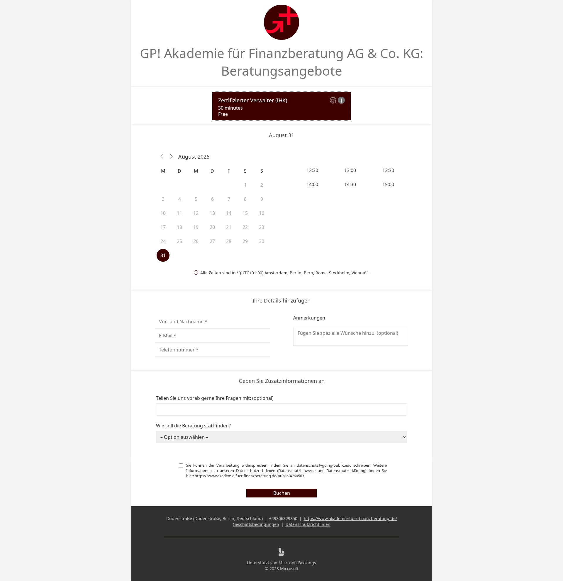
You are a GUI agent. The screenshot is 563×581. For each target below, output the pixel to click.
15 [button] (245, 213)
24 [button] (163, 241)
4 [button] (179, 199)
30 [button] (261, 241)
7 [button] (229, 199)
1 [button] (245, 185)
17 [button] (163, 227)
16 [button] (261, 213)
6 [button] (212, 199)
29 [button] (245, 241)
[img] (334, 101)
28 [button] (228, 241)
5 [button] (196, 199)
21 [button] (228, 227)
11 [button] (179, 213)
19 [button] (196, 227)
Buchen (281, 493)
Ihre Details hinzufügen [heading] (281, 300)
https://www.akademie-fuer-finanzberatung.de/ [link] (350, 518)
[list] (281, 106)
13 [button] (212, 213)
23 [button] (261, 227)
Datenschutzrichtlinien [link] (308, 524)
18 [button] (179, 227)
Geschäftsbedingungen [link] (256, 524)
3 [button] (163, 199)
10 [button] (163, 213)
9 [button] (261, 199)
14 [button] (228, 213)
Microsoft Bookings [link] (297, 562)
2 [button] (261, 185)
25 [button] (179, 241)
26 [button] (196, 241)
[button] (162, 156)
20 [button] (212, 227)
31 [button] (163, 255)
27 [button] (212, 241)
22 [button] (245, 227)
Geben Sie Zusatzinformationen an (282, 380)
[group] (350, 177)
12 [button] (196, 213)
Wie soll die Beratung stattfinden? (193, 425)
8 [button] (245, 199)
